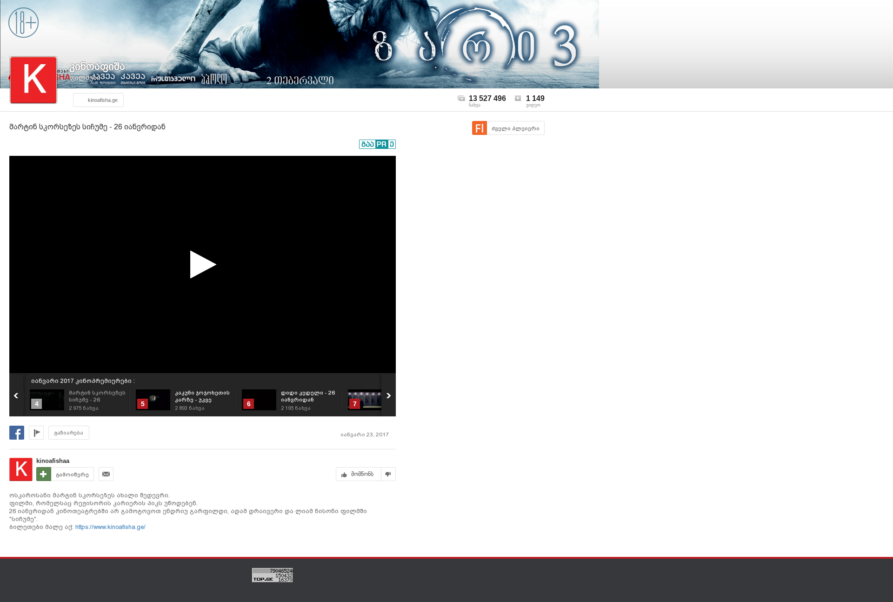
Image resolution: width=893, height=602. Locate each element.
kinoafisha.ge (103, 100)
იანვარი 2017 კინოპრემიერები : (83, 380)
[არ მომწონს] (388, 474)
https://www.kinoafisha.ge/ (109, 526)
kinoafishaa (52, 461)
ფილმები (84, 77)
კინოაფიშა (97, 66)
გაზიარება (68, 433)
